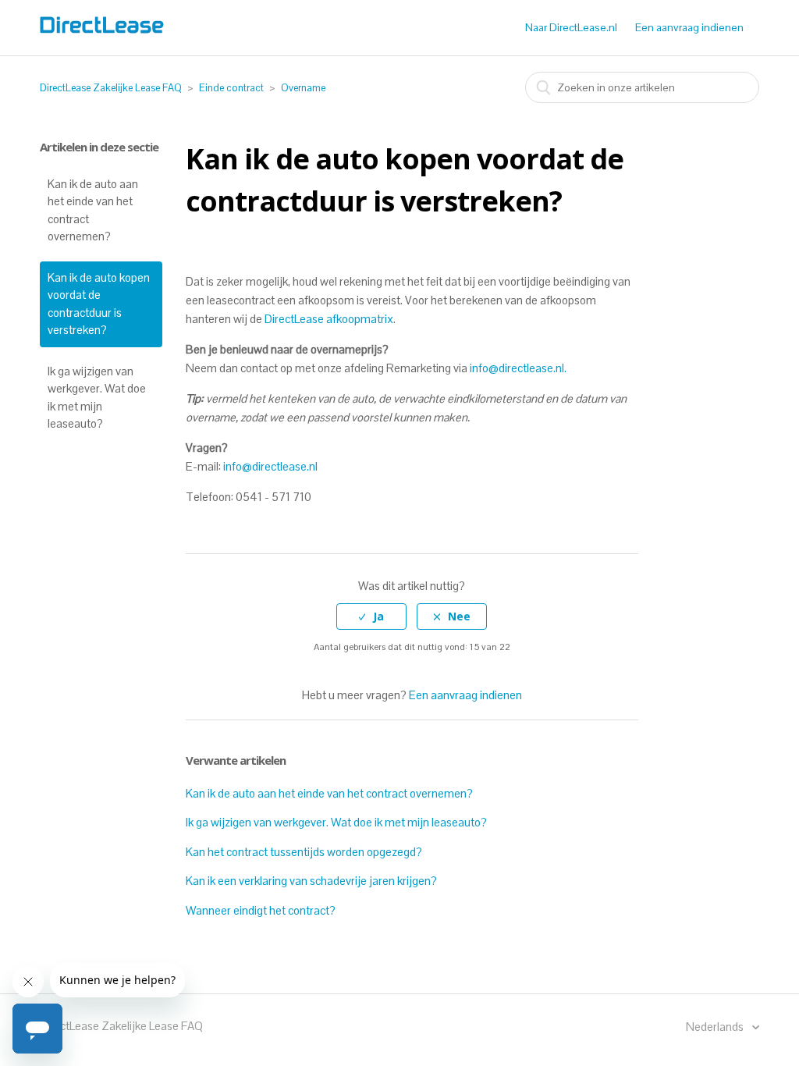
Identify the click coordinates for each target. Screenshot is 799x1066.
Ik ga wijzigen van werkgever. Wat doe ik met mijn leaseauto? (97, 398)
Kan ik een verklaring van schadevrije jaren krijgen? (311, 880)
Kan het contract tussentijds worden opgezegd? (304, 851)
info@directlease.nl (270, 466)
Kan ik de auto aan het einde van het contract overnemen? (93, 210)
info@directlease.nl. (519, 368)
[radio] (371, 617)
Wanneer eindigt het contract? (261, 910)
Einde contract (231, 87)
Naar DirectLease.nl (571, 27)
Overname (303, 87)
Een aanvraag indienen (689, 27)
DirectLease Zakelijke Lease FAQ (111, 87)
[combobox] (642, 87)
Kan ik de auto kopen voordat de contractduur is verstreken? (99, 304)
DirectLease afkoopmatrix (329, 318)
